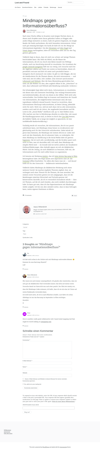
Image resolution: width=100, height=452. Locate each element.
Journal (60, 7)
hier (41, 211)
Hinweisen (53, 48)
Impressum (7, 431)
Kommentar (26, 340)
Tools (24, 234)
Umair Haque (27, 50)
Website (25, 373)
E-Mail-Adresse (27, 360)
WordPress (45, 447)
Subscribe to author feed (40, 214)
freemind (26, 161)
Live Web (65, 116)
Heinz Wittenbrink (32, 275)
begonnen (26, 140)
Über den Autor (8, 433)
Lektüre (40, 7)
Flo (28, 253)
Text (25, 16)
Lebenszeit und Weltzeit (32, 81)
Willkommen (7, 430)
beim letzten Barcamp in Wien (66, 156)
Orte (35, 7)
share (75, 195)
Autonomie (63, 447)
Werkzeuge (53, 7)
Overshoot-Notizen (27, 7)
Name (25, 367)
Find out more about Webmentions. (63, 401)
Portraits (46, 7)
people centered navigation (33, 67)
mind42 (45, 156)
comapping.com (46, 322)
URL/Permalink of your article (31, 404)
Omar (28, 313)
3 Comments (27, 195)
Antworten (26, 269)
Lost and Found (22, 3)
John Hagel (64, 48)
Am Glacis (18, 7)
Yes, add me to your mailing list (32, 384)
